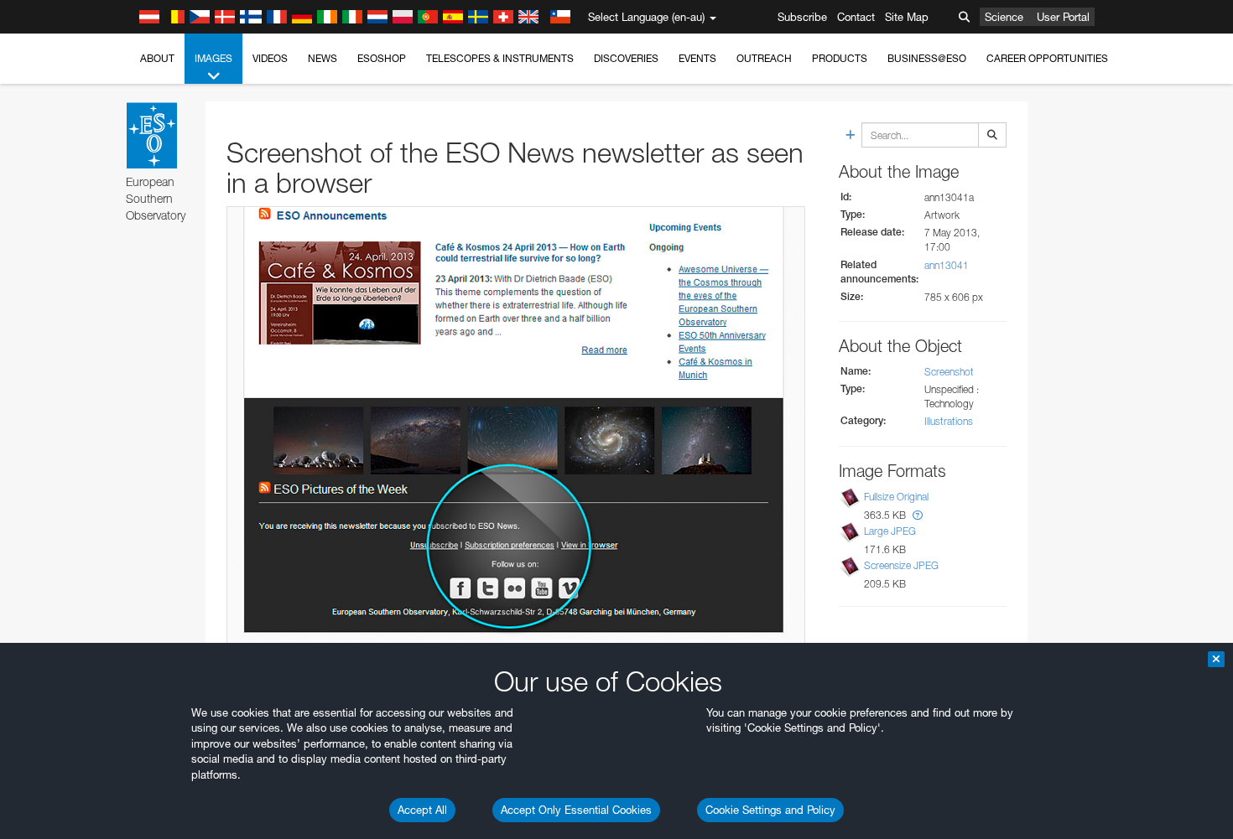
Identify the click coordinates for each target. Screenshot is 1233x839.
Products (839, 58)
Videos (270, 58)
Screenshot (949, 371)
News (322, 58)
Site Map (907, 16)
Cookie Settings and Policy (770, 809)
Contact (856, 16)
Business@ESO (926, 58)
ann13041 (946, 265)
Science (1004, 16)
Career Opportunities (1047, 58)
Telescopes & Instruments (500, 58)
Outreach (764, 58)
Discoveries (626, 58)
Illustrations (948, 421)
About (157, 58)
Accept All (422, 809)
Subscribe (802, 16)
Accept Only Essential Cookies (576, 809)
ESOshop (381, 58)
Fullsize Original (896, 496)
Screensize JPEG (901, 565)
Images (213, 58)
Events (697, 58)
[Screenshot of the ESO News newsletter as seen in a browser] (515, 429)
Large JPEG (890, 531)
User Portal (1063, 16)
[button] (918, 515)
